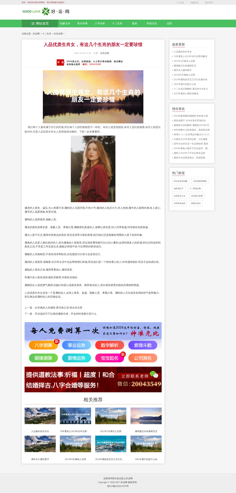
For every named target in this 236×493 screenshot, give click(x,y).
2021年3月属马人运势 (110, 431)
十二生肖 (180, 2)
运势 (169, 23)
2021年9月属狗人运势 (75, 459)
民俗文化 (152, 23)
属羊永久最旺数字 (40, 459)
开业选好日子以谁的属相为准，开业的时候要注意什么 (65, 313)
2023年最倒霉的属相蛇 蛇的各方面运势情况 (193, 116)
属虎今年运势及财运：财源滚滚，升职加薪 (193, 158)
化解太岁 (194, 2)
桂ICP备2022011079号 (118, 486)
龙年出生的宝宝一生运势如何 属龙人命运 (193, 144)
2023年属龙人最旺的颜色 (186, 93)
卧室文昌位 (196, 203)
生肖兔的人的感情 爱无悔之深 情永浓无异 (58, 307)
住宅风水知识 (179, 203)
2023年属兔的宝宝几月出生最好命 (110, 459)
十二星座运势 (195, 188)
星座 (134, 23)
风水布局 (209, 2)
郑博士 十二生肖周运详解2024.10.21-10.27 (193, 134)
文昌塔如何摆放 (200, 181)
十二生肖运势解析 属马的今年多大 (191, 89)
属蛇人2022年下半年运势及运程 (189, 153)
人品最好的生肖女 (40, 431)
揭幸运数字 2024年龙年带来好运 (190, 120)
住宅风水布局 (197, 196)
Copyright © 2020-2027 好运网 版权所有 (117, 482)
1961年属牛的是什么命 (146, 459)
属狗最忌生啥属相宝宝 (146, 431)
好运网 (36, 33)
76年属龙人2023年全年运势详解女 (75, 431)
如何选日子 (179, 188)
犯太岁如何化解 (180, 181)
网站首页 (42, 23)
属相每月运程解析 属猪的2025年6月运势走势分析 (193, 125)
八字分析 (100, 23)
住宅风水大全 (179, 196)
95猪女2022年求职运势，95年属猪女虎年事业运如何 (193, 139)
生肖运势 (58, 33)
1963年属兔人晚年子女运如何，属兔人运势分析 (193, 148)
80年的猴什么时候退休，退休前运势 (192, 130)
